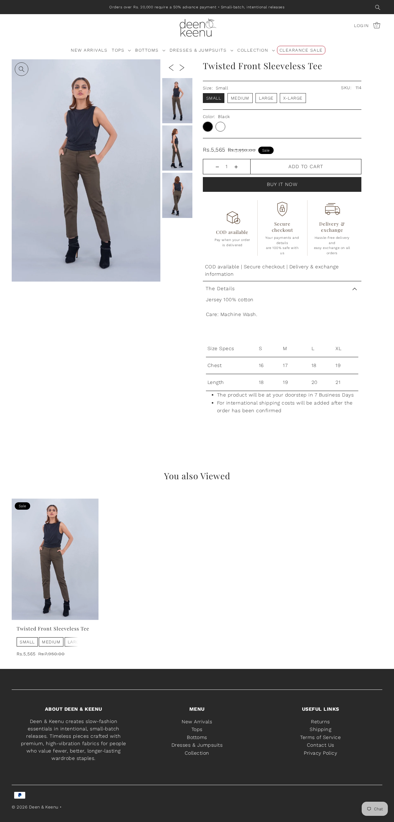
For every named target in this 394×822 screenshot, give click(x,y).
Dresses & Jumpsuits (197, 745)
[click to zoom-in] (21, 69)
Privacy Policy (320, 753)
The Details (220, 288)
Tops (197, 729)
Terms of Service (320, 737)
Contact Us (320, 745)
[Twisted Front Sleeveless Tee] (55, 559)
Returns (320, 722)
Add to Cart (305, 166)
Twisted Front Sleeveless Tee (53, 628)
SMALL (27, 641)
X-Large (293, 98)
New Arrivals (197, 722)
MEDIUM (51, 641)
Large (266, 98)
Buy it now (282, 184)
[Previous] (171, 67)
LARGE (75, 641)
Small (213, 98)
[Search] (377, 7)
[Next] (182, 67)
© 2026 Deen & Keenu (35, 806)
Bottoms (197, 737)
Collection (197, 753)
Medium (240, 98)
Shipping (320, 729)
